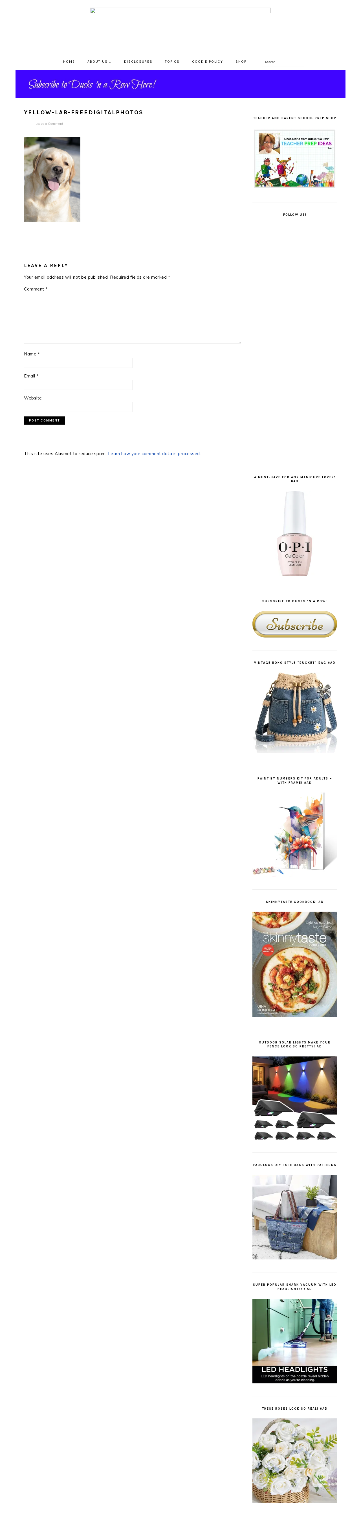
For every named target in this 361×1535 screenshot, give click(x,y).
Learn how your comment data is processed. (154, 453)
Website (33, 398)
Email (31, 376)
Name (32, 354)
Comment (36, 289)
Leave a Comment (49, 124)
